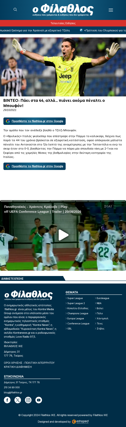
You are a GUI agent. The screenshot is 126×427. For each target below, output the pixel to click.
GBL (69, 328)
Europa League (75, 318)
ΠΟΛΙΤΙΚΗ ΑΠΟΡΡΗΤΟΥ (39, 362)
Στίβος (100, 328)
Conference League (78, 323)
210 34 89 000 (12, 387)
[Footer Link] (7, 400)
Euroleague (103, 298)
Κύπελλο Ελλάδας (77, 308)
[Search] (15, 9)
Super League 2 (76, 303)
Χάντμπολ (102, 318)
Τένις (100, 323)
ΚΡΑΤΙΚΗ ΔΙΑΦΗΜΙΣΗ (18, 366)
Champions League (77, 313)
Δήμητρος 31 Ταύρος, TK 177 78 (22, 382)
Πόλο (100, 313)
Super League (75, 298)
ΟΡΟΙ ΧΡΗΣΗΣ (13, 362)
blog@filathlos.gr (13, 392)
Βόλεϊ (100, 308)
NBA (99, 303)
